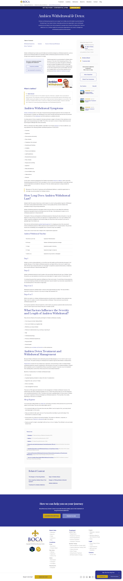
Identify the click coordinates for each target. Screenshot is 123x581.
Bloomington (53, 559)
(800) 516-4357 (75, 7)
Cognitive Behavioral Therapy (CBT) (78, 547)
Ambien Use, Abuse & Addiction (41, 5)
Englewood (52, 553)
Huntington (52, 561)
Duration (40, 43)
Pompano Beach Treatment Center (89, 93)
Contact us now (71, 516)
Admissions (52, 532)
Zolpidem (30, 435)
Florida (50, 544)
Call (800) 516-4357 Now (52, 516)
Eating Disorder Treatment (76, 553)
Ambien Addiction (53, 483)
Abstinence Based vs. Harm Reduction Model (95, 536)
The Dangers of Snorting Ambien (37, 476)
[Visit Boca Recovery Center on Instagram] (84, 577)
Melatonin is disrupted (38, 419)
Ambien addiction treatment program (61, 71)
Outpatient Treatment (75, 541)
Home (21, 5)
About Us (52, 534)
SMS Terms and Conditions (93, 549)
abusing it (57, 125)
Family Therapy (73, 551)
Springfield (52, 567)
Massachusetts (52, 565)
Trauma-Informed (74, 549)
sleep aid (43, 403)
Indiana (50, 558)
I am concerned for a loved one (34, 70)
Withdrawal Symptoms (29, 43)
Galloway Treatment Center (89, 109)
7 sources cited (86, 61)
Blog (51, 539)
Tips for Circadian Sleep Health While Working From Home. (41, 457)
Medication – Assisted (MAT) (94, 533)
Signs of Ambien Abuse (54, 476)
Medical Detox (73, 534)
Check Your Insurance (88, 79)
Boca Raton (52, 546)
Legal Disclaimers (93, 546)
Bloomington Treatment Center (90, 101)
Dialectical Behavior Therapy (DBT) (77, 545)
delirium (60, 180)
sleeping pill (37, 116)
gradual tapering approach (45, 224)
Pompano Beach (54, 548)
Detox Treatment (28, 46)
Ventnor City (53, 555)
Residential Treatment (75, 535)
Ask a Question (88, 74)
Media (51, 536)
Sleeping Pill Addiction (28, 5)
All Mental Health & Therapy (76, 554)
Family (91, 538)
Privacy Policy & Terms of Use (95, 544)
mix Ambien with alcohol (37, 347)
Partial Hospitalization (75, 537)
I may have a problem (34, 66)
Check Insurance (114, 576)
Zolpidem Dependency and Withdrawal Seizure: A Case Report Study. (43, 448)
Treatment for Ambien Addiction (37, 484)
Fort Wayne (52, 563)
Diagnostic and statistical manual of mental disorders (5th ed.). (42, 444)
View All (94, 86)
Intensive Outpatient (74, 539)
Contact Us (52, 538)
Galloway (52, 552)
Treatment (72, 530)
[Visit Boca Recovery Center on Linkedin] (87, 577)
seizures (55, 180)
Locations (52, 542)
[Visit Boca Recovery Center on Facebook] (81, 577)
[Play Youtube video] (60, 80)
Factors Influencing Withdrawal (52, 43)
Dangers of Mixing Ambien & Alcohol (58, 480)
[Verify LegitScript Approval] (32, 551)
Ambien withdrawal (28, 112)
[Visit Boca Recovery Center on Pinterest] (93, 577)
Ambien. (29, 438)
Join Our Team (93, 554)
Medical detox (27, 363)
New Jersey (52, 550)
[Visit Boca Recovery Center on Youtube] (90, 577)
